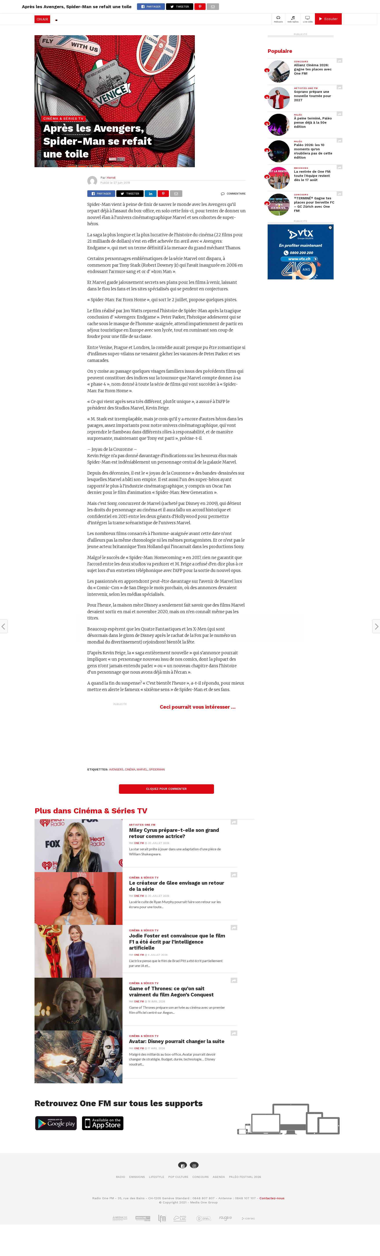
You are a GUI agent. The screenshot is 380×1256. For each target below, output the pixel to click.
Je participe (190, 632)
